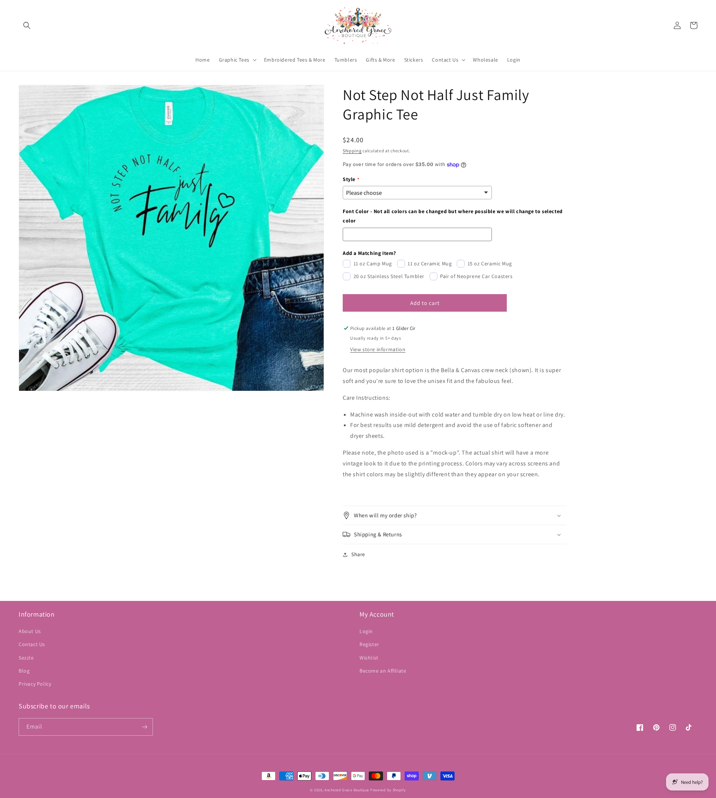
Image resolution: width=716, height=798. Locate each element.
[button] (27, 25)
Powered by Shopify (388, 790)
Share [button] (358, 554)
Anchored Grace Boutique (346, 790)
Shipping (352, 150)
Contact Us (32, 644)
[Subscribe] (144, 727)
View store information (377, 349)
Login (366, 631)
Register (369, 644)
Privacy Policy (35, 683)
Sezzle (26, 657)
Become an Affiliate (382, 670)
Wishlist (369, 657)
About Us (30, 631)
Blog (24, 670)
